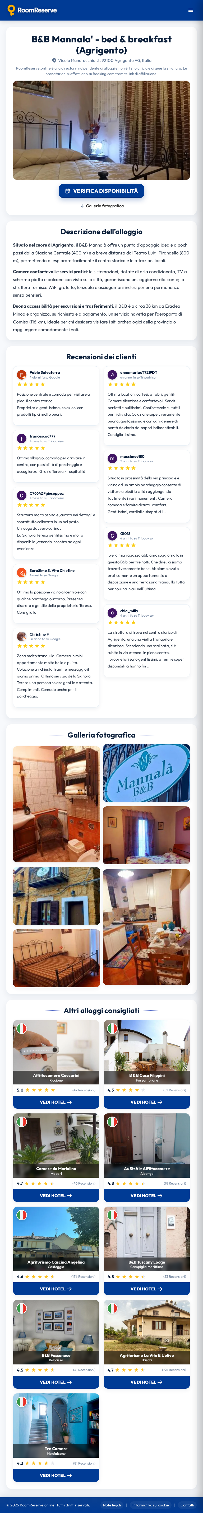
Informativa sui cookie (150, 1505)
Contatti (187, 1505)
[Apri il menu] (191, 10)
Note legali (112, 1505)
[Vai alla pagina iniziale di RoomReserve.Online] (32, 10)
